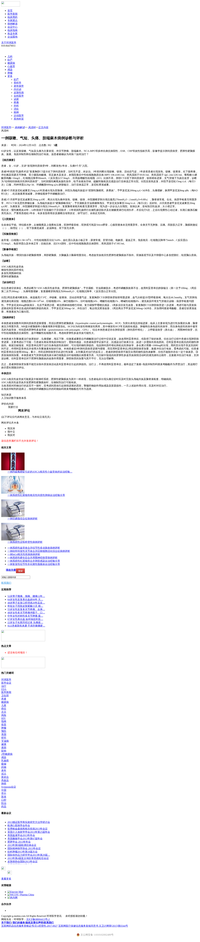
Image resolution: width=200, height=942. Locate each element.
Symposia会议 (8, 787)
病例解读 (13, 23)
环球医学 (6, 127)
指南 (3, 721)
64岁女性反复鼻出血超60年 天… (25, 599)
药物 (3, 767)
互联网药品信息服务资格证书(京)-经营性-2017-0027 (29, 926)
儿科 (10, 56)
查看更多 (6, 878)
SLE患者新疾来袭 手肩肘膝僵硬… (26, 625)
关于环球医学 (8, 42)
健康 (3, 744)
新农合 (5, 777)
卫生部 (5, 695)
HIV (3, 718)
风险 (3, 715)
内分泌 (17, 89)
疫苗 (3, 724)
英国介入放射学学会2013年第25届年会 (29, 832)
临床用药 (13, 17)
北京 (3, 712)
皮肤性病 (19, 92)
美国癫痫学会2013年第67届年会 (25, 838)
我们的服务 (18, 922)
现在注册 (11, 570)
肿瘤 (10, 73)
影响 (3, 750)
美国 (3, 734)
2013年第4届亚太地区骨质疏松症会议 (28, 858)
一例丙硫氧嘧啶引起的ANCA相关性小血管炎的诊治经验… (40, 471)
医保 (3, 796)
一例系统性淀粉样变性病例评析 (25, 542)
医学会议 (6, 683)
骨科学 (17, 82)
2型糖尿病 (6, 754)
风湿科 (32, 127)
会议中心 (13, 27)
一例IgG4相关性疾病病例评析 (24, 554)
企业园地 (13, 36)
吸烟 (3, 764)
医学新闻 (13, 13)
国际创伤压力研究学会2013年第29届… (29, 855)
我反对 (11, 435)
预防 (3, 731)
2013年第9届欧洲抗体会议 (22, 845)
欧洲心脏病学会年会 (19, 825)
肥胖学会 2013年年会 (19, 841)
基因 (3, 747)
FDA (3, 689)
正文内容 (43, 127)
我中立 (11, 431)
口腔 (3, 800)
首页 (10, 10)
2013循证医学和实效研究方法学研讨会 (29, 822)
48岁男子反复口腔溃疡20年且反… (26, 602)
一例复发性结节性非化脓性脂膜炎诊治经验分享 (34, 564)
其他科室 (19, 118)
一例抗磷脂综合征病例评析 (23, 518)
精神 (16, 112)
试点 (3, 773)
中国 (3, 790)
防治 (3, 803)
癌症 (3, 708)
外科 (16, 105)
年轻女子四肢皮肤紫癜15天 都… (25, 606)
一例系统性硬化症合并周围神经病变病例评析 (33, 557)
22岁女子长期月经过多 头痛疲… (25, 622)
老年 (3, 770)
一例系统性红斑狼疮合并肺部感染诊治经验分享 (34, 561)
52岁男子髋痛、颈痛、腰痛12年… (26, 596)
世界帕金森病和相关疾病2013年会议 (28, 828)
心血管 (11, 66)
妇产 (10, 59)
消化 (16, 109)
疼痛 (16, 102)
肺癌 (3, 783)
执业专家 (13, 33)
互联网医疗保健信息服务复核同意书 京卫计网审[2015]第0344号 (93, 926)
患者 (3, 698)
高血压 (5, 780)
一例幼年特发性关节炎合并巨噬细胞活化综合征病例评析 (39, 551)
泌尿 (16, 99)
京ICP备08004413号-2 (38, 919)
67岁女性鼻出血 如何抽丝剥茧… (25, 619)
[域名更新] (23, 640)
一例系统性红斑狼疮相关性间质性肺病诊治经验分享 (36, 495)
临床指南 (13, 30)
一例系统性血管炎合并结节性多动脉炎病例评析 (34, 547)
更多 (10, 76)
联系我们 (6, 583)
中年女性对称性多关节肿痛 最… (25, 616)
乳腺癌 (5, 760)
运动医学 (19, 115)
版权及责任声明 (34, 922)
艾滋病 (5, 741)
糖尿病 (11, 63)
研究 (3, 737)
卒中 (3, 793)
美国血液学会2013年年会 (21, 835)
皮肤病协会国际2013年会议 (23, 861)
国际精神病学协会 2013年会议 (24, 848)
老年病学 (19, 86)
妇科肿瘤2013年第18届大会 (23, 851)
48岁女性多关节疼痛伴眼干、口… (26, 612)
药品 (3, 806)
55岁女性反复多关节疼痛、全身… (26, 609)
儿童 (3, 705)
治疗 (3, 686)
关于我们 (6, 922)
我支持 (11, 428)
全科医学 (19, 95)
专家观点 (13, 20)
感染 (10, 69)
